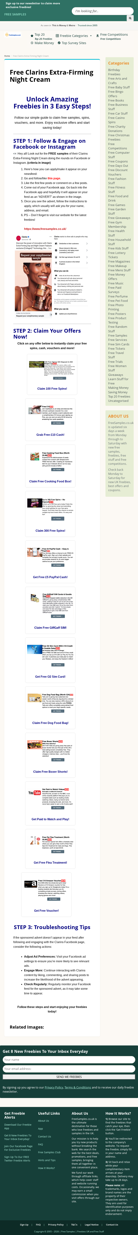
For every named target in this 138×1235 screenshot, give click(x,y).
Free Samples (117, 335)
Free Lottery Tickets (117, 255)
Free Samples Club (49, 1152)
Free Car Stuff (118, 113)
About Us (43, 1120)
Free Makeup (117, 266)
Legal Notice (91, 1224)
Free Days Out (118, 166)
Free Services (117, 340)
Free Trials (115, 362)
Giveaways (115, 375)
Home (7, 56)
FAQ (40, 1144)
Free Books (116, 100)
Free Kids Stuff (118, 248)
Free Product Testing (117, 320)
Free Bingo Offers (115, 93)
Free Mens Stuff (119, 270)
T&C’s (74, 1224)
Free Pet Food (118, 301)
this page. (54, 178)
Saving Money (118, 392)
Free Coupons (118, 161)
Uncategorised (118, 401)
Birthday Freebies (114, 72)
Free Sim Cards (118, 344)
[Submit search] (130, 18)
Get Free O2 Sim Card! (50, 676)
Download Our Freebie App (17, 1126)
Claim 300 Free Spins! (50, 530)
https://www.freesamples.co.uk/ (45, 228)
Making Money (118, 388)
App (40, 1128)
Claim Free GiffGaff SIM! (50, 627)
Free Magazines (119, 261)
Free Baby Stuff (119, 87)
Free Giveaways (119, 218)
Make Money (44, 43)
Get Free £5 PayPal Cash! (50, 577)
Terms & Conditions (78, 1087)
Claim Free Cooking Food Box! (50, 481)
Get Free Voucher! (46, 910)
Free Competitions (117, 146)
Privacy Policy (54, 1087)
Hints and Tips (47, 1160)
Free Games (116, 205)
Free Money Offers (116, 276)
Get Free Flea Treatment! (50, 862)
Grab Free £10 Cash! (50, 434)
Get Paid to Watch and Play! (50, 819)
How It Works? (46, 1168)
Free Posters (117, 314)
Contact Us (44, 1136)
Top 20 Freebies (119, 396)
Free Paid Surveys (114, 289)
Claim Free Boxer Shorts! (50, 771)
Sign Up (24, 1224)
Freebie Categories (74, 36)
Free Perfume (118, 296)
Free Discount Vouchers (118, 172)
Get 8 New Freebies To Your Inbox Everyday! (17, 1137)
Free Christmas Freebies (119, 137)
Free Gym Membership (117, 224)
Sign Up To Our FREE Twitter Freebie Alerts (17, 1158)
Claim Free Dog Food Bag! (50, 722)
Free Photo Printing (116, 307)
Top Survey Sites (74, 43)
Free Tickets (116, 348)
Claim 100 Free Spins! (52, 388)
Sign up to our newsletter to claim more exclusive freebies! (33, 5)
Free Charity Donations (116, 128)
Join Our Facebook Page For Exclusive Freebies (18, 1147)
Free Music (115, 283)
